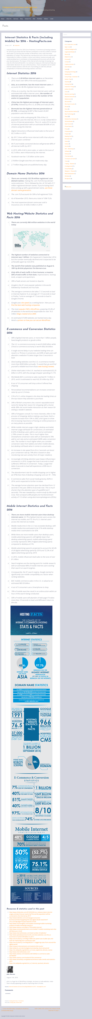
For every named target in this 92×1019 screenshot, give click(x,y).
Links (51, 18)
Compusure (16, 45)
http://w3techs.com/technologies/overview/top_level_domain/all (29, 948)
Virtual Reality (68, 168)
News (16, 1001)
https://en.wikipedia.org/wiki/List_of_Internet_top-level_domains (29, 963)
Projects (67, 134)
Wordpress (67, 178)
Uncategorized (68, 166)
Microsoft (67, 101)
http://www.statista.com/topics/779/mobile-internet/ (25, 927)
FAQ (34, 18)
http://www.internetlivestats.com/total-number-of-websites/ (27, 933)
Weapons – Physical (70, 171)
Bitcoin (66, 54)
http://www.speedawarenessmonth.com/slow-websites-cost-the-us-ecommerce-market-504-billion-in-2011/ (30, 936)
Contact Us (28, 18)
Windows (67, 176)
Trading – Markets (69, 163)
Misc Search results (70, 104)
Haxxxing (67, 81)
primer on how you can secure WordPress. (34, 320)
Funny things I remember (71, 76)
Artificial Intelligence (70, 49)
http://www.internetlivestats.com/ (19, 952)
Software (67, 151)
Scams (66, 141)
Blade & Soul (68, 57)
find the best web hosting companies (25, 305)
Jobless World (68, 89)
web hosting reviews (46, 366)
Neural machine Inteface (71, 111)
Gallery (46, 18)
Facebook (67, 74)
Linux (66, 91)
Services (15, 18)
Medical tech (68, 99)
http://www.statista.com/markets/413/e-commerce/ (25, 957)
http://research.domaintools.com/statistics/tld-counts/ (26, 946)
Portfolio (39, 18)
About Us (8, 18)
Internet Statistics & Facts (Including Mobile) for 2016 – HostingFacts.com (27, 986)
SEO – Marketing (69, 148)
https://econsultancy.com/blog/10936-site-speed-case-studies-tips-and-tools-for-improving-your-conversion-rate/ (31, 939)
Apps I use (67, 47)
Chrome (67, 59)
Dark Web (67, 67)
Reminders (67, 139)
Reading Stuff (68, 136)
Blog (21, 18)
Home (2, 18)
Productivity (68, 131)
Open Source (68, 124)
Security (67, 146)
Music (66, 109)
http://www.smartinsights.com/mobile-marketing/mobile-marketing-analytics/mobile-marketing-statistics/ (30, 924)
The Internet (21, 1001)
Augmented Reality (69, 52)
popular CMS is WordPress (29, 309)
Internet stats (19, 1002)
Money (66, 106)
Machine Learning (69, 94)
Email (66, 69)
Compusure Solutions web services (19, 7)
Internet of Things (69, 86)
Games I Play (68, 79)
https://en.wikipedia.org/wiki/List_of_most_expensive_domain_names (30, 950)
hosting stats (13, 1002)
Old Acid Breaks (69, 121)
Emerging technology (70, 72)
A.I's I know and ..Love (70, 44)
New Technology (69, 114)
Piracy (66, 129)
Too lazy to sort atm (70, 158)
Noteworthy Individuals (71, 119)
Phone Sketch (68, 126)
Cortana (67, 62)
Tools (66, 161)
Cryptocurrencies (69, 64)
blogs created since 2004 (26, 314)
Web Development (69, 173)
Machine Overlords (69, 96)
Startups (67, 153)
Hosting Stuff (12, 1001)
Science (66, 144)
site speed (25, 302)
